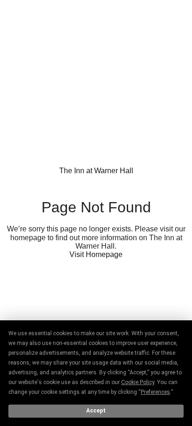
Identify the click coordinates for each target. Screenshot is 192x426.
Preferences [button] (155, 392)
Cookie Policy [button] (137, 382)
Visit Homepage (96, 254)
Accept (96, 410)
